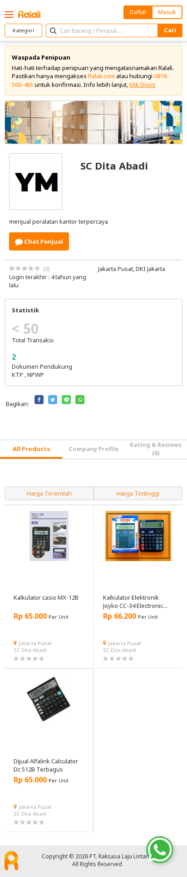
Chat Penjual (43, 241)
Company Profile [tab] (93, 449)
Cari (170, 30)
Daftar (138, 12)
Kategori (23, 30)
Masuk (167, 12)
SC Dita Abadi (30, 649)
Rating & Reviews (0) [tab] (156, 449)
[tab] (31, 449)
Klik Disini (142, 84)
